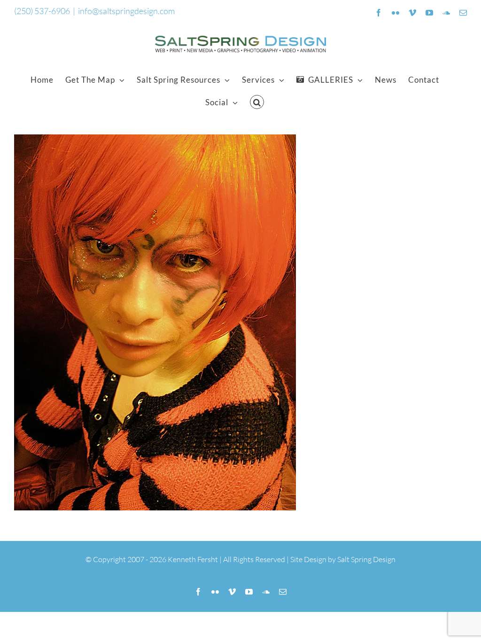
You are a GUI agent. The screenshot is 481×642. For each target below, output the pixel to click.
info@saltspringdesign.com (126, 11)
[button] (257, 102)
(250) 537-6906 (42, 11)
